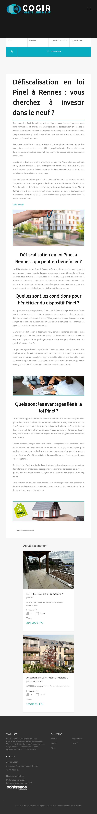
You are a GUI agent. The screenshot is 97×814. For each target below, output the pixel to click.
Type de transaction (59, 41)
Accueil (54, 739)
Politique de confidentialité (58, 806)
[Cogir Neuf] (28, 14)
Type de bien (76, 41)
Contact (74, 743)
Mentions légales (37, 806)
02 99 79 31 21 (12, 770)
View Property (48, 581)
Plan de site (76, 806)
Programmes (76, 739)
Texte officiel (18, 204)
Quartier (32, 41)
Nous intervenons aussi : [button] (25, 530)
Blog (53, 748)
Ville (10, 41)
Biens (53, 743)
